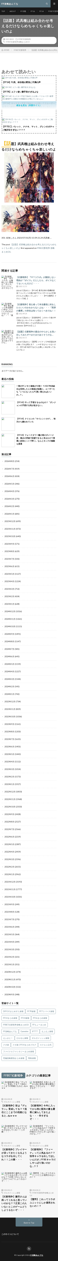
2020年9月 (9, 994)
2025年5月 (9, 574)
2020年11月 (9, 979)
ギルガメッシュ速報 (40, 1038)
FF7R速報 (31, 1011)
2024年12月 (9, 611)
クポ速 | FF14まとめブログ (24, 1045)
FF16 (33, 11)
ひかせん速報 (22, 1038)
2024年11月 (9, 619)
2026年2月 (9, 506)
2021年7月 (9, 919)
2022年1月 (9, 874)
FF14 (41, 11)
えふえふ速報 (47, 1031)
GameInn (24, 1031)
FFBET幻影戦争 (24, 39)
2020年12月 (9, 972)
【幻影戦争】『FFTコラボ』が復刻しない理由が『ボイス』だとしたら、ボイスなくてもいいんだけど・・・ (36, 280)
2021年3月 (9, 949)
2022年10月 (9, 806)
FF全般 (23, 11)
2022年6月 (9, 837)
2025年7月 (9, 559)
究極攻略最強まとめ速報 (13, 1058)
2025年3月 (9, 589)
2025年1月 (9, 604)
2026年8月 (9, 461)
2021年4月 (9, 942)
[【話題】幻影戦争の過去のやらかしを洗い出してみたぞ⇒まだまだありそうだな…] (8, 336)
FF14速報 (25, 1018)
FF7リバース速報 (46, 1011)
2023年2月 (9, 776)
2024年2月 (9, 686)
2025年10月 (9, 536)
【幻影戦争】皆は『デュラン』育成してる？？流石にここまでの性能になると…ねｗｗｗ (14, 1110)
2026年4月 (9, 491)
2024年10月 (9, 626)
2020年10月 (9, 987)
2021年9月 (9, 904)
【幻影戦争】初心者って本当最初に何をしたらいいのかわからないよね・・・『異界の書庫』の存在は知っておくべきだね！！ (36, 307)
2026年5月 (9, 484)
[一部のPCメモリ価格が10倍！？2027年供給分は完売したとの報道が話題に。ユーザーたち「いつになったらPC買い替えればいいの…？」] (8, 391)
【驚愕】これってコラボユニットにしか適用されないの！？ (42, 1202)
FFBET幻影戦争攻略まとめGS (18, 42)
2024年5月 (9, 664)
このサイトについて (10, 1234)
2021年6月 (9, 927)
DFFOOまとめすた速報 (13, 1011)
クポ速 (6, 1045)
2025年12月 (9, 521)
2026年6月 (9, 476)
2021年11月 (9, 889)
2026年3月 (9, 499)
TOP (3, 11)
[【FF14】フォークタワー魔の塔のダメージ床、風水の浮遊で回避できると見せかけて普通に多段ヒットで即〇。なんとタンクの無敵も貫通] (8, 440)
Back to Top (29, 1223)
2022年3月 (9, 859)
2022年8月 (9, 821)
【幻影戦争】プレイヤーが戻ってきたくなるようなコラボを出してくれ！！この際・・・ (14, 1154)
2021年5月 (9, 934)
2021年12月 (9, 882)
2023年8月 (9, 731)
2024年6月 (9, 656)
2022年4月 (9, 852)
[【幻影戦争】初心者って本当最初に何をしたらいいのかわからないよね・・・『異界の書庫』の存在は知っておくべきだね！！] (8, 309)
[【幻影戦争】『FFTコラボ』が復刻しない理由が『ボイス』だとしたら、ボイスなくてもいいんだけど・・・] (8, 282)
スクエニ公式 (45, 1045)
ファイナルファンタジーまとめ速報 (18, 1051)
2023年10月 (9, 716)
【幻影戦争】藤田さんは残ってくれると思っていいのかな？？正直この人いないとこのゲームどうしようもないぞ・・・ (14, 1203)
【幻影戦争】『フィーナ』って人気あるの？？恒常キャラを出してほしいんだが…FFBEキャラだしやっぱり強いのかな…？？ (43, 1157)
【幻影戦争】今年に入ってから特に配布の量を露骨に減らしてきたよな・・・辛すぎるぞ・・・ (42, 1112)
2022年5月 (9, 844)
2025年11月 (9, 529)
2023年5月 (9, 754)
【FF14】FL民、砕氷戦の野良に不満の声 (21, 82)
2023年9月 (9, 724)
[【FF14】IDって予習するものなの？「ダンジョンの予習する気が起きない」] (8, 407)
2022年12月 (9, 791)
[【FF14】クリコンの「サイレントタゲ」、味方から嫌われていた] (8, 424)
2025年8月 (9, 551)
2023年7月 (9, 739)
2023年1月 (9, 784)
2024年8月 (9, 641)
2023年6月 (9, 746)
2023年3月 (9, 769)
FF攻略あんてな (10, 1031)
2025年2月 (9, 596)
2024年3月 (9, 679)
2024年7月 (9, 649)
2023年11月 (9, 709)
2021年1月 (9, 964)
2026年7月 (9, 469)
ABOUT (13, 11)
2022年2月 (9, 867)
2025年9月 (9, 544)
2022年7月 (9, 829)
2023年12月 (9, 701)
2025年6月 (9, 566)
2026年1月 (9, 514)
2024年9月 (9, 634)
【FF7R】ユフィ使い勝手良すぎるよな (20, 91)
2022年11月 (9, 799)
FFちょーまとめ (39, 1024)
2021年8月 (9, 912)
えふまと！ (8, 1038)
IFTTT (35, 1031)
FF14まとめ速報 (10, 1018)
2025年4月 (9, 581)
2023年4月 (9, 761)
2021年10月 (9, 897)
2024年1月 (9, 694)
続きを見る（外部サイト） (29, 105)
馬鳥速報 (32, 1058)
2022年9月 (9, 814)
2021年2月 (9, 957)
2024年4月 (9, 671)
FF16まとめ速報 (40, 1018)
